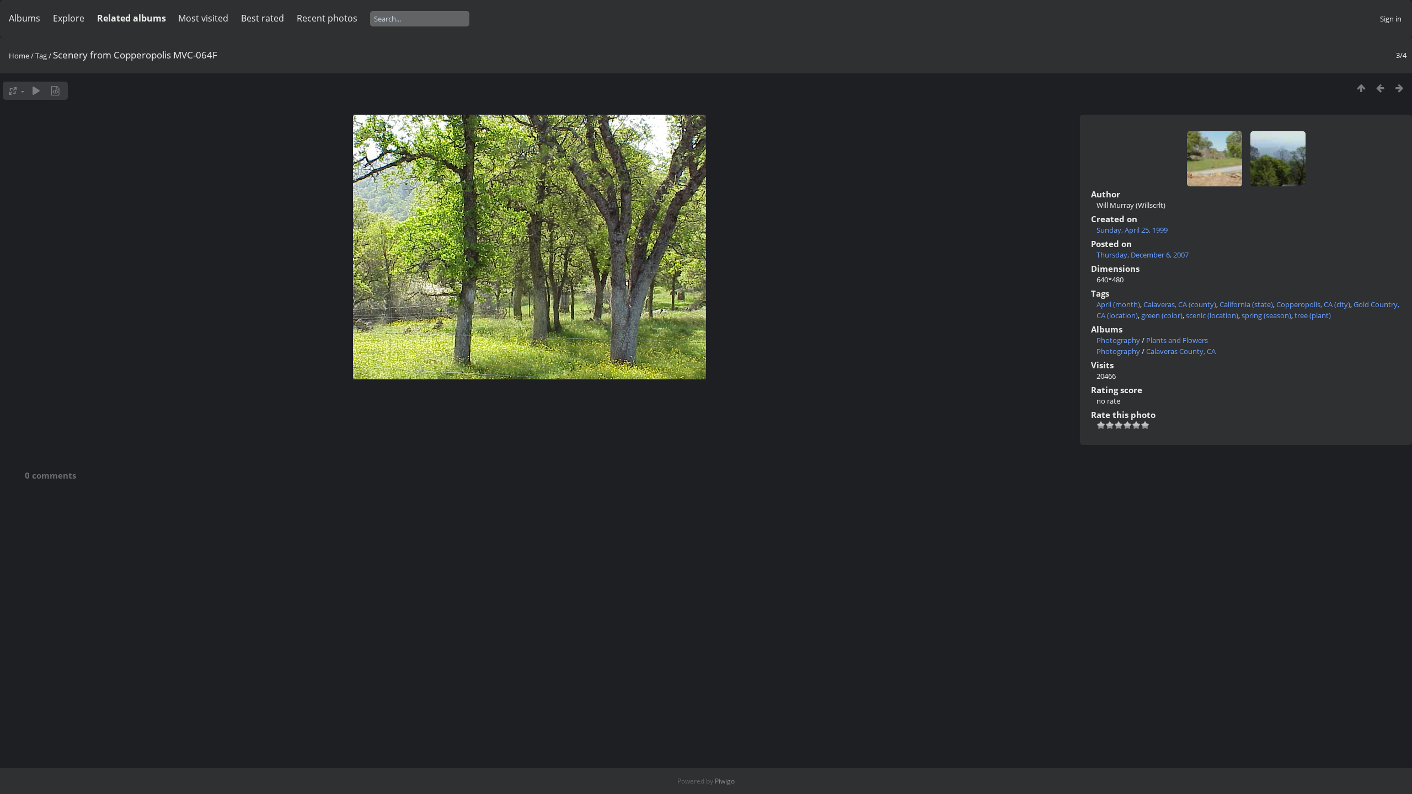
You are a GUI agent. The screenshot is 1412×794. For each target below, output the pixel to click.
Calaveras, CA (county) (1179, 304)
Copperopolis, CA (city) (1313, 304)
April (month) (1118, 304)
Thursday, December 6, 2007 (1143, 255)
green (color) (1162, 315)
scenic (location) (1212, 315)
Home (19, 56)
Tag (41, 56)
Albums (24, 18)
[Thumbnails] (1361, 88)
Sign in (1391, 19)
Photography (1118, 340)
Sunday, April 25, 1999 (1132, 230)
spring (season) (1266, 315)
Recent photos (327, 18)
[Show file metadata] (55, 90)
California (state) (1246, 304)
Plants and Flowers (1177, 340)
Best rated (262, 18)
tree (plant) (1313, 315)
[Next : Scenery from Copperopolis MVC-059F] (1399, 88)
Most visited (203, 18)
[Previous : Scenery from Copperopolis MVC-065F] (1380, 88)
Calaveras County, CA (1181, 351)
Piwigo (725, 781)
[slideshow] (36, 90)
